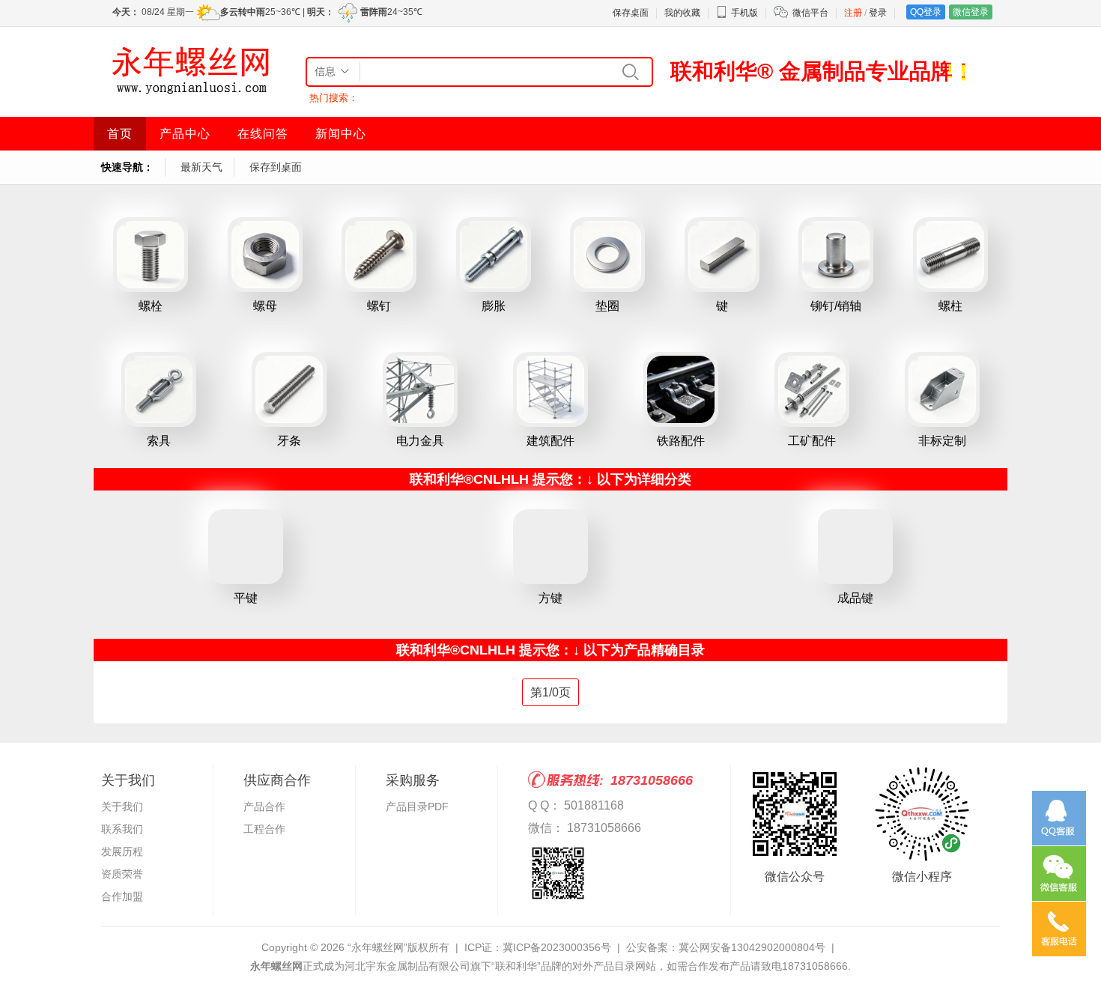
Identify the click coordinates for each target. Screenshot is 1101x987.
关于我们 (122, 807)
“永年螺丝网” (377, 947)
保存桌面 (631, 12)
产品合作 (264, 807)
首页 (120, 133)
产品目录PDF (417, 807)
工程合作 (264, 829)
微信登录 (971, 12)
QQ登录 (925, 12)
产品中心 (185, 133)
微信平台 (810, 12)
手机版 (744, 12)
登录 (878, 12)
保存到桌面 (275, 167)
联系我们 (122, 829)
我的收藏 (682, 12)
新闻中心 (340, 133)
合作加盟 (122, 896)
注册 (853, 12)
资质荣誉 (122, 874)
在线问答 (262, 133)
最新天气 (201, 167)
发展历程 (122, 851)
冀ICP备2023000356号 (557, 947)
